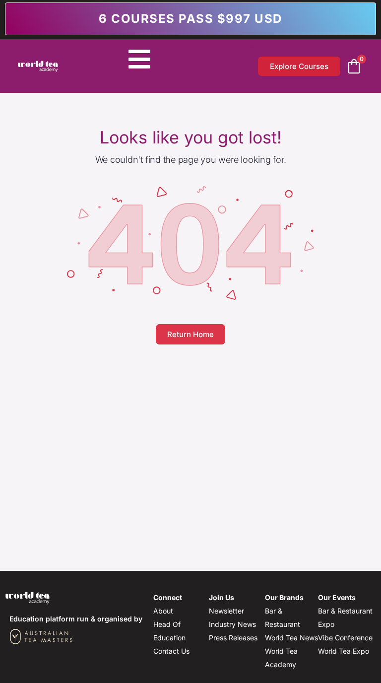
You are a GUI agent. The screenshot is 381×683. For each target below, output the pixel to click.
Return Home (190, 334)
